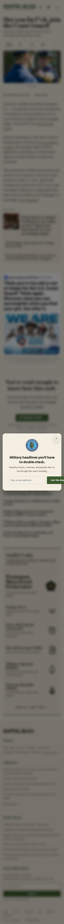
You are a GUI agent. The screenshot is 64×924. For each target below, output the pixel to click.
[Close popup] (56, 438)
